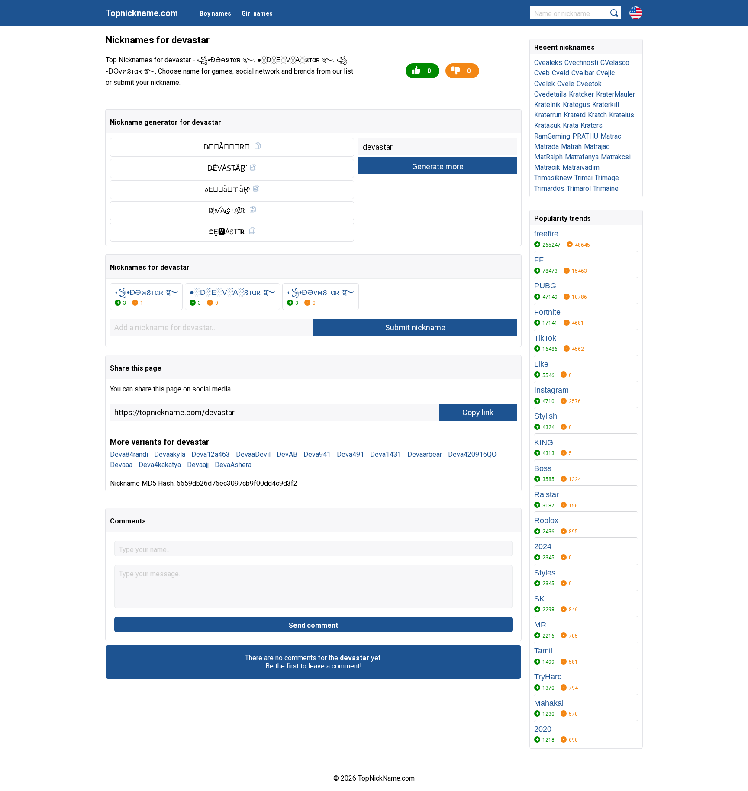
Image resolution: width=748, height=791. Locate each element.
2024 (542, 546)
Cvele (565, 84)
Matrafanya (582, 157)
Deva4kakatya (160, 465)
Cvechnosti (581, 62)
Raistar (546, 494)
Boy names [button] (215, 13)
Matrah (571, 146)
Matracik (547, 167)
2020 (542, 729)
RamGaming (552, 136)
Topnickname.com (142, 13)
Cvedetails (550, 94)
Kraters (591, 125)
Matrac (610, 136)
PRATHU (585, 136)
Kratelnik (547, 104)
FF (539, 259)
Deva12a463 (210, 454)
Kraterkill (605, 104)
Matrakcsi (616, 157)
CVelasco (614, 62)
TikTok (545, 338)
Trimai (583, 178)
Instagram (551, 390)
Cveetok (589, 84)
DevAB (287, 454)
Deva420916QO (472, 454)
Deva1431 (385, 454)
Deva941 (317, 454)
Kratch (597, 115)
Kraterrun (547, 115)
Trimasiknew (553, 178)
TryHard (548, 676)
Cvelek (544, 84)
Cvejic (605, 73)
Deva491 (350, 454)
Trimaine (606, 188)
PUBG (545, 285)
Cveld (560, 73)
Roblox (546, 520)
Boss (542, 468)
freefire (546, 233)
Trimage (607, 178)
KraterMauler (615, 94)
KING (543, 442)
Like (541, 364)
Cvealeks (548, 62)
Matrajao (597, 146)
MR (540, 624)
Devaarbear (424, 454)
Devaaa (121, 465)
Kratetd (575, 115)
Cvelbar (582, 73)
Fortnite (547, 312)
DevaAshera (233, 465)
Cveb (542, 73)
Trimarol (579, 188)
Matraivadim (581, 167)
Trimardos (549, 188)
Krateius (621, 115)
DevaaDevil (253, 454)
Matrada (546, 146)
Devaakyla (169, 454)
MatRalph (548, 157)
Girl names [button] (257, 13)
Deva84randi (129, 454)
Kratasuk (547, 125)
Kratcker (581, 94)
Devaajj (198, 465)
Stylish (545, 416)
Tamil (543, 650)
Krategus (576, 104)
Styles (544, 572)
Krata (570, 125)
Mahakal (549, 703)
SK (539, 598)
